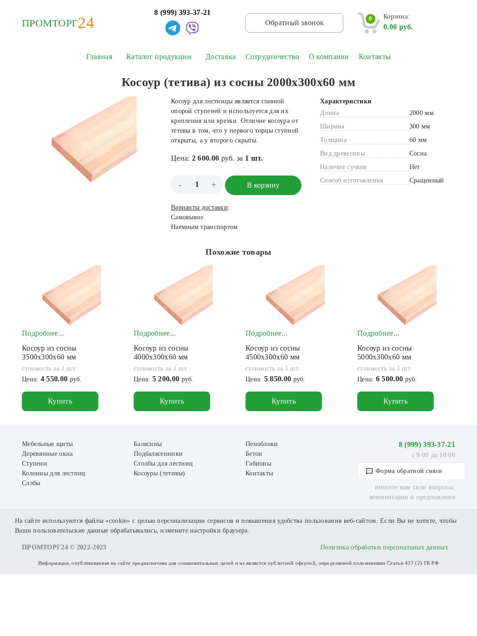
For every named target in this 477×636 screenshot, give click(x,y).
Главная (99, 57)
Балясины (148, 443)
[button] (148, 104)
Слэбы (31, 483)
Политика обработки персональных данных (384, 547)
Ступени (34, 463)
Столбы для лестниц (163, 463)
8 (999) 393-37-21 (182, 12)
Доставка (220, 57)
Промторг (50, 23)
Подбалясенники (158, 453)
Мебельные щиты (47, 443)
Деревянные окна (47, 453)
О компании (329, 57)
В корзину (263, 185)
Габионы (258, 463)
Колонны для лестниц (54, 473)
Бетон (254, 453)
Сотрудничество (272, 57)
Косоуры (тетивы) (159, 473)
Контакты (375, 57)
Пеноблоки (261, 443)
